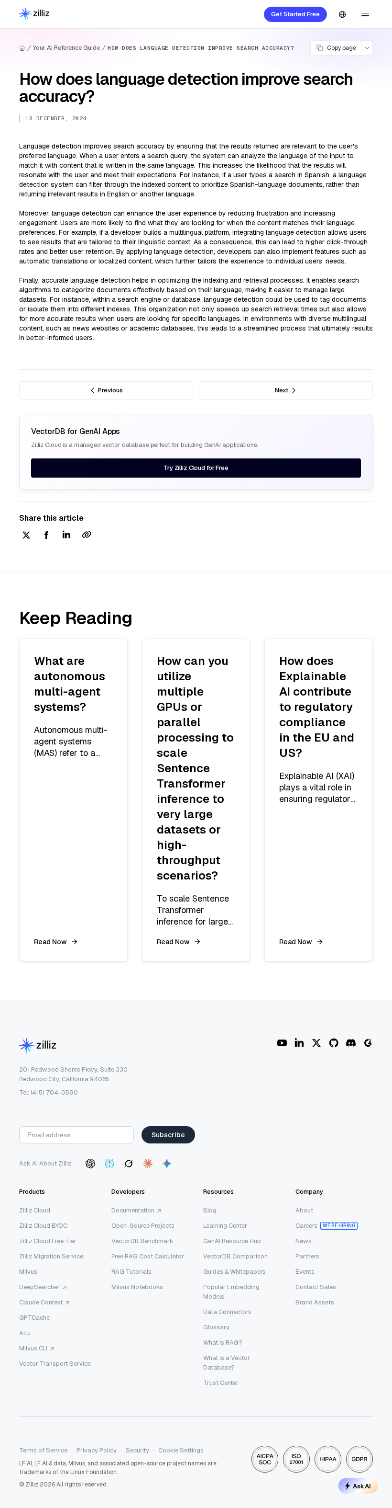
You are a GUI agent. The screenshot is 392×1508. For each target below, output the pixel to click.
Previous (110, 390)
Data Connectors (227, 1312)
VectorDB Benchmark (142, 1241)
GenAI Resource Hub (232, 1241)
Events (305, 1272)
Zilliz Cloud (34, 1210)
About (304, 1210)
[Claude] (147, 1163)
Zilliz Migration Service (51, 1256)
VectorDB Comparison (235, 1256)
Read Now (50, 941)
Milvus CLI (33, 1348)
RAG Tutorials (131, 1272)
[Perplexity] (109, 1163)
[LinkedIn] (299, 1043)
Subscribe (168, 1135)
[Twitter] (316, 1043)
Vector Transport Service (55, 1363)
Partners (307, 1256)
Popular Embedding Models (231, 1292)
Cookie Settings (181, 1450)
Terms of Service (43, 1450)
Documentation (132, 1210)
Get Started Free (295, 14)
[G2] (368, 1043)
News (303, 1241)
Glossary (216, 1327)
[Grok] (128, 1163)
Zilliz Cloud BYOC (43, 1226)
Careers (306, 1226)
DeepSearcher (39, 1287)
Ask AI (362, 1486)
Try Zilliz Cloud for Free (196, 468)
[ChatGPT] (90, 1163)
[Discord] (351, 1043)
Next (281, 390)
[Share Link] (86, 535)
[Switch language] (342, 14)
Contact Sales (315, 1287)
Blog (210, 1210)
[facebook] (46, 535)
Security (137, 1450)
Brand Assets (314, 1302)
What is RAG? (222, 1342)
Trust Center (221, 1383)
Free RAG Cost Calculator (147, 1256)
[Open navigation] (365, 14)
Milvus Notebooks (137, 1287)
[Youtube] (282, 1043)
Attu (25, 1333)
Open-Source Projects (142, 1226)
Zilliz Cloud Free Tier (47, 1241)
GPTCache (34, 1318)
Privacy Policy (96, 1450)
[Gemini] (167, 1163)
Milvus (28, 1272)
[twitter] (26, 535)
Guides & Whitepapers (234, 1272)
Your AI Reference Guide (66, 48)
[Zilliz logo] (34, 15)
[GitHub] (333, 1043)
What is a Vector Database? (226, 1362)
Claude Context (41, 1302)
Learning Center (225, 1226)
